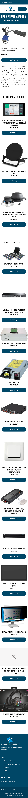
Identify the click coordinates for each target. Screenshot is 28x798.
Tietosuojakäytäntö (10, 795)
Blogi (5, 770)
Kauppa (22, 9)
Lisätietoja (14, 60)
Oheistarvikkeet (8, 20)
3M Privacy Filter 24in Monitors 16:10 (14, 632)
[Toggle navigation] (3, 8)
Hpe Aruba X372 (14, 382)
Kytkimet (17, 20)
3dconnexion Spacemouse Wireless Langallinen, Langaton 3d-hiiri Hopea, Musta (14, 214)
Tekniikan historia (9, 761)
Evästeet (20, 793)
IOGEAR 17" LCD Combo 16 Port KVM (14, 264)
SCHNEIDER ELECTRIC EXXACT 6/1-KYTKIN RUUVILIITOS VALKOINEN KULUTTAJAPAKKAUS (14, 470)
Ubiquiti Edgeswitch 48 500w (14, 422)
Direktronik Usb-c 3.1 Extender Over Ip (14, 343)
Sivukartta (20, 795)
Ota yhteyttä (13, 793)
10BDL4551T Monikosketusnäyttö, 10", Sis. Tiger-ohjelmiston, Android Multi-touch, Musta (14, 123)
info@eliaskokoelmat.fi (7, 2)
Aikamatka (7, 767)
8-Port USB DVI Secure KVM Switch (14, 549)
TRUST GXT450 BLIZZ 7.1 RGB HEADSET (14, 714)
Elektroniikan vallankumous (12, 764)
